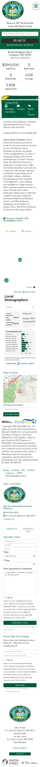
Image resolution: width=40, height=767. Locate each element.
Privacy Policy (21, 618)
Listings (15, 470)
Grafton (31, 470)
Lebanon (10, 473)
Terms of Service (7, 629)
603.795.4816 (27, 26)
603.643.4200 (28, 23)
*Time (6, 560)
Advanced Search (21, 45)
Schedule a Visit (28, 530)
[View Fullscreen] (6, 386)
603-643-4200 (12, 512)
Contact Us (9, 519)
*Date (6, 552)
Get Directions (12, 414)
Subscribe (20, 685)
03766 (19, 473)
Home (6, 470)
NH (23, 470)
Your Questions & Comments (17, 569)
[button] (20, 40)
